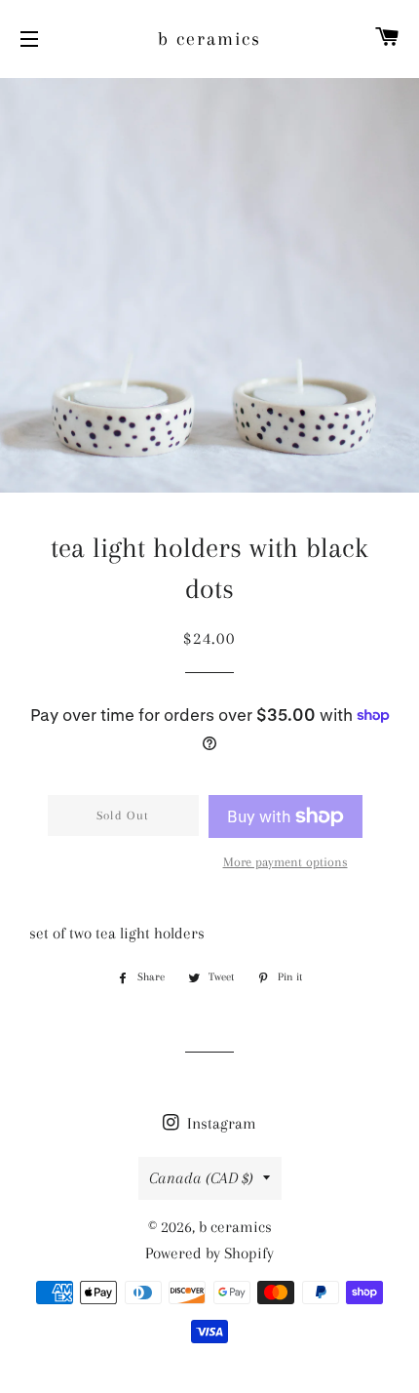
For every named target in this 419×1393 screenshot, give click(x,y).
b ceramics (209, 39)
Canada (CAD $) (201, 1178)
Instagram (219, 1123)
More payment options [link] (285, 862)
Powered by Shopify (209, 1253)
